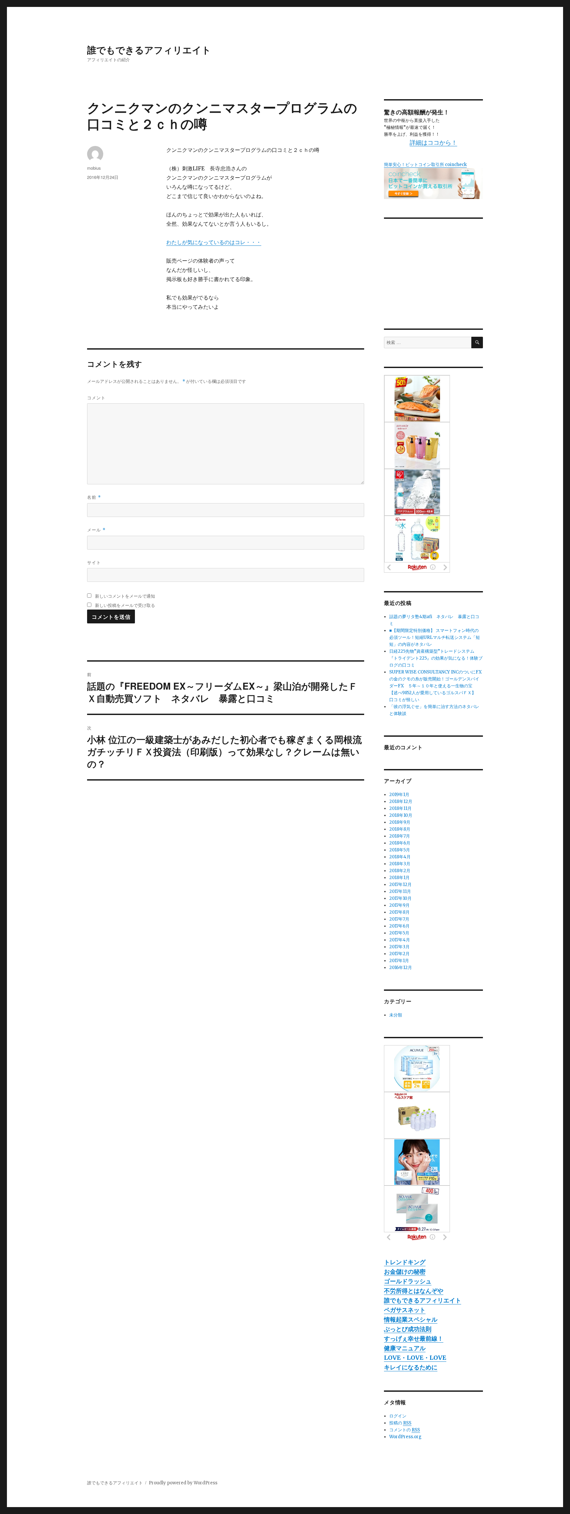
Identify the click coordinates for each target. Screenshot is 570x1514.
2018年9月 (399, 822)
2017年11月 (400, 891)
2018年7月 (399, 836)
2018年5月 (399, 850)
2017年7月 (399, 919)
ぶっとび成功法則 (407, 1329)
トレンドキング (405, 1262)
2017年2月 (399, 954)
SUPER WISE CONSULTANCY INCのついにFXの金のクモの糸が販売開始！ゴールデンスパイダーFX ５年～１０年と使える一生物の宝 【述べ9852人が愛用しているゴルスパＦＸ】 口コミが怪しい (435, 685)
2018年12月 (400, 801)
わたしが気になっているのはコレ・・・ (213, 242)
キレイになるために (410, 1367)
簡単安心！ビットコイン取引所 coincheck (425, 164)
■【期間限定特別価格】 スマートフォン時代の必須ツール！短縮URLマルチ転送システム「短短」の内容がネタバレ (434, 637)
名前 (94, 497)
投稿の (400, 1423)
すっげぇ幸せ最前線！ (413, 1338)
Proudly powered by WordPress (183, 1483)
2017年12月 (400, 884)
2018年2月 (399, 870)
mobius (94, 168)
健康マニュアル (405, 1348)
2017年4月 (399, 940)
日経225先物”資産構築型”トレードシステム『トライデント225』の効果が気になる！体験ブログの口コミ (436, 658)
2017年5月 (399, 933)
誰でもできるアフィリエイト (149, 49)
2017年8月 (399, 912)
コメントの (404, 1430)
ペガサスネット (405, 1310)
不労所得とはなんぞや (413, 1291)
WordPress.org (405, 1437)
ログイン (397, 1416)
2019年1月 (399, 794)
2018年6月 (399, 843)
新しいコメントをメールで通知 (125, 596)
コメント (96, 397)
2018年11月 (400, 808)
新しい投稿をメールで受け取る (125, 605)
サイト (94, 562)
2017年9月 (399, 905)
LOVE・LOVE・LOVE (415, 1357)
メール (96, 530)
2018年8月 (399, 829)
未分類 (395, 1015)
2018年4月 (400, 857)
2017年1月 (399, 960)
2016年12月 (400, 967)
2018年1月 (399, 877)
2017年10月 (400, 898)
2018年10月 (400, 815)
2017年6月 (399, 926)
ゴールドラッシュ (407, 1281)
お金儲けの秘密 (405, 1271)
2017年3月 (399, 947)
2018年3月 (399, 864)
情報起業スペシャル (410, 1319)
